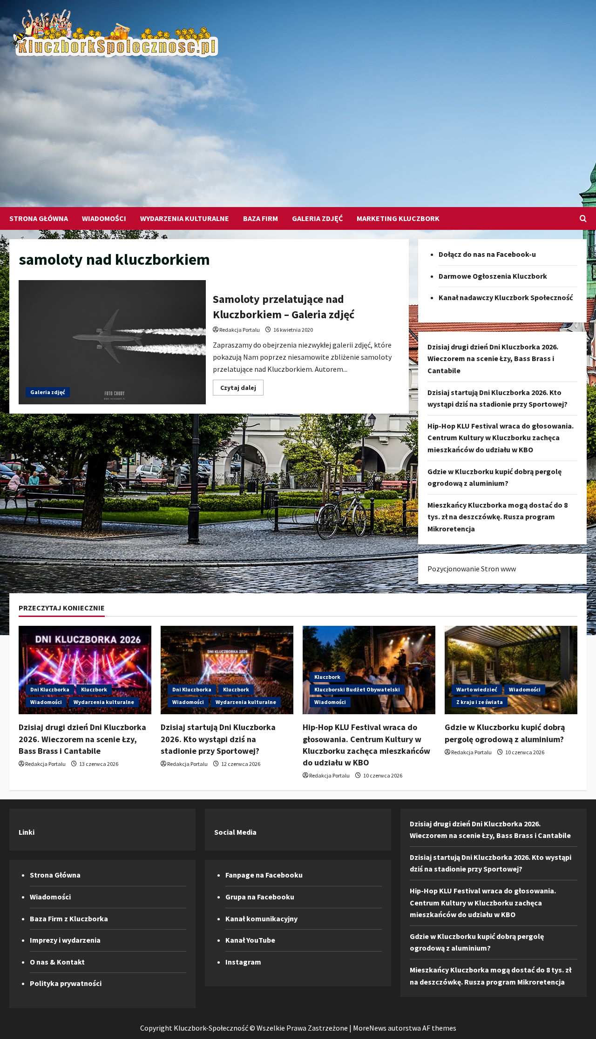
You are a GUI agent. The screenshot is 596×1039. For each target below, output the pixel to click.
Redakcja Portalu (239, 329)
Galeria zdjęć (317, 218)
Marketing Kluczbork (398, 218)
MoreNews (369, 1027)
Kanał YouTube (250, 940)
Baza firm (260, 218)
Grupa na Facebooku (259, 896)
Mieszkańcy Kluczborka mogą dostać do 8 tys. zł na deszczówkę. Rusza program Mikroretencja (497, 516)
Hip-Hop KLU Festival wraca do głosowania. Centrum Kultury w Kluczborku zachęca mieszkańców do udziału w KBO (500, 437)
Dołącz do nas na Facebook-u (487, 254)
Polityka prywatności (66, 983)
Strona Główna (38, 218)
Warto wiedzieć (476, 689)
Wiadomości (104, 218)
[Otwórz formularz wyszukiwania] (583, 218)
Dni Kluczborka (49, 689)
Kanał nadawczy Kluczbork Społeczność (506, 297)
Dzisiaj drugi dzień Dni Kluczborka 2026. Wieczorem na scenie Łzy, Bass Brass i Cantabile (492, 358)
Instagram (243, 961)
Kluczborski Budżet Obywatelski (357, 689)
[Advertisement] (295, 128)
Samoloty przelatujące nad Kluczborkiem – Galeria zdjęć (112, 342)
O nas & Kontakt (57, 961)
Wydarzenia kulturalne (184, 218)
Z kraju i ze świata (479, 701)
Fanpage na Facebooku (264, 874)
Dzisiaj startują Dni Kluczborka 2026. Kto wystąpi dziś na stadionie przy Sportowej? (218, 739)
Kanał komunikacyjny (261, 918)
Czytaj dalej (242, 389)
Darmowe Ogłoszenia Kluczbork (493, 276)
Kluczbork (94, 689)
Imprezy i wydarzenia (65, 940)
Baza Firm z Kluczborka (69, 918)
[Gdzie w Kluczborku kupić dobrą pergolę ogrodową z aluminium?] (511, 670)
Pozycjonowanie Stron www (471, 568)
